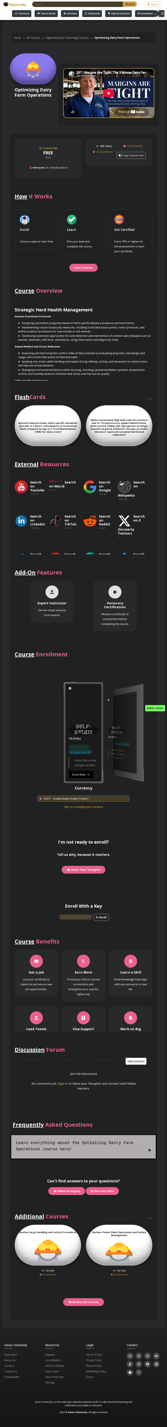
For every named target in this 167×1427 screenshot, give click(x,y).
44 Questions (120, 1274)
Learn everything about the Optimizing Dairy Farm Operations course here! (74, 1145)
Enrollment (147, 13)
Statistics (23, 13)
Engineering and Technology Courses (67, 37)
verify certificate (54, 1366)
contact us (10, 1371)
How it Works (48, 13)
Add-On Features (120, 13)
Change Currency (83, 793)
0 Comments (135, 146)
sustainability (11, 1377)
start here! (10, 1354)
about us (9, 1360)
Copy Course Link (132, 155)
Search (129, 4)
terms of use (94, 1354)
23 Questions (104, 152)
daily (50, 152)
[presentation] (149, 398)
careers (9, 1366)
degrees (50, 1354)
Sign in (63, 1083)
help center (52, 1371)
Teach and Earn (54, 1377)
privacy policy (93, 1360)
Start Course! (83, 267)
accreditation (53, 1360)
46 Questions (49, 1274)
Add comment (136, 1061)
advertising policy (96, 1371)
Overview (71, 13)
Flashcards (94, 13)
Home (17, 37)
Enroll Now (48, 765)
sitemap (49, 1382)
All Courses (33, 37)
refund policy (94, 1366)
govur (89, 1377)
